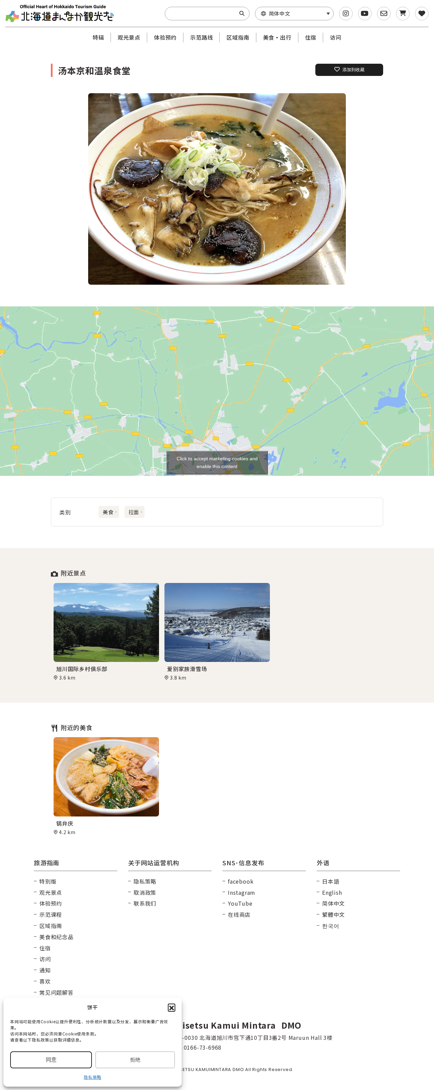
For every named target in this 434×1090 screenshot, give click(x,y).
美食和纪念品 (56, 937)
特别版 (47, 881)
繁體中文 (333, 914)
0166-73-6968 (203, 1047)
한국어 (330, 926)
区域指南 (237, 37)
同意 (51, 1060)
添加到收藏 (353, 69)
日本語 (330, 881)
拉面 (134, 512)
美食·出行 (277, 37)
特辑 (98, 37)
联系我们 (145, 903)
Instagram (241, 892)
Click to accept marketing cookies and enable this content (217, 462)
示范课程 (50, 914)
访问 (335, 37)
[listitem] (217, 189)
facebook (240, 881)
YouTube (240, 903)
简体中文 (333, 903)
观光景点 (129, 37)
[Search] (241, 13)
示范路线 (201, 37)
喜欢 (45, 981)
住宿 (311, 37)
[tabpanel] (106, 632)
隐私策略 (92, 1077)
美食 (108, 512)
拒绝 (135, 1060)
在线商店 (239, 914)
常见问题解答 (56, 992)
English (332, 892)
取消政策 (145, 892)
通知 (45, 970)
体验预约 (165, 37)
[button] (171, 1007)
